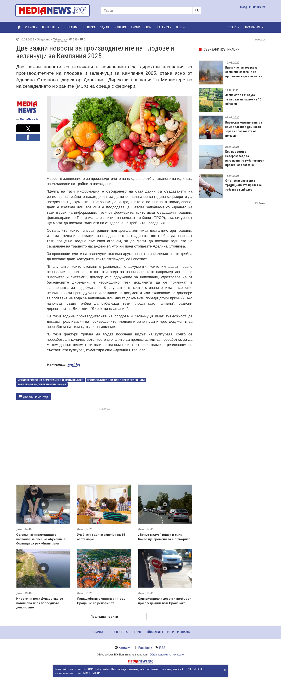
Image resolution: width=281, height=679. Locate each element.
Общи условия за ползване (167, 654)
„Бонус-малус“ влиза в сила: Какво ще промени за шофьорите (164, 536)
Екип (137, 632)
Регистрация (257, 7)
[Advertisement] (104, 442)
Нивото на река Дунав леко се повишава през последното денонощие (39, 602)
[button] (31, 27)
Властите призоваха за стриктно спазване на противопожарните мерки (243, 72)
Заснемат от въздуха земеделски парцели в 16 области (243, 99)
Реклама (183, 632)
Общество (60, 39)
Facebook (145, 647)
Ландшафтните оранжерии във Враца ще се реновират (101, 600)
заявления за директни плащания (42, 384)
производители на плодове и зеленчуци (116, 380)
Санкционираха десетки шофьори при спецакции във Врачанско (164, 600)
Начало (99, 632)
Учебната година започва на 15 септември (101, 536)
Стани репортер (162, 632)
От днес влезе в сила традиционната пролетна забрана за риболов (243, 185)
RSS (162, 647)
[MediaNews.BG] (54, 10)
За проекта (120, 632)
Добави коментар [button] (35, 396)
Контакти (125, 647)
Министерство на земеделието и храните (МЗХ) (50, 380)
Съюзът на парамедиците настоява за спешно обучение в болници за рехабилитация (41, 538)
